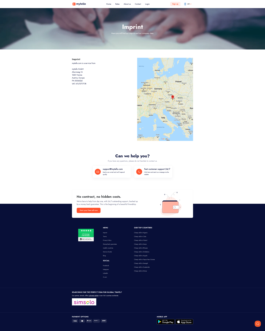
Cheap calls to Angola (140, 256)
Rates (117, 4)
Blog (104, 256)
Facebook (106, 266)
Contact (138, 4)
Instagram (106, 269)
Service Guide (107, 252)
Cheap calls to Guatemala (142, 267)
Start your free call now (89, 210)
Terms (105, 236)
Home (109, 4)
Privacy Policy (107, 240)
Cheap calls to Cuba (140, 236)
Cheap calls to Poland (140, 240)
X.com (105, 277)
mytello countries (108, 248)
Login (147, 4)
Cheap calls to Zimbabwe (141, 252)
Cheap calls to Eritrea (140, 271)
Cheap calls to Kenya (140, 244)
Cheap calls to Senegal (141, 263)
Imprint (105, 233)
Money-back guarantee (110, 244)
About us (127, 4)
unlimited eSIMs (93, 296)
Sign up (175, 4)
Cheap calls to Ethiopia (141, 248)
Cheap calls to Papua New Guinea (144, 259)
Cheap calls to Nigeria (140, 233)
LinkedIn (105, 273)
